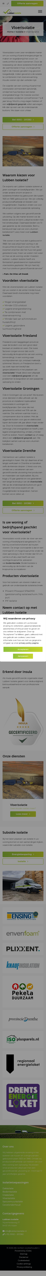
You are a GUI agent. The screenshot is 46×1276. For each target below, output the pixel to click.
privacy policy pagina (28, 643)
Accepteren (23, 649)
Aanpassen (23, 656)
